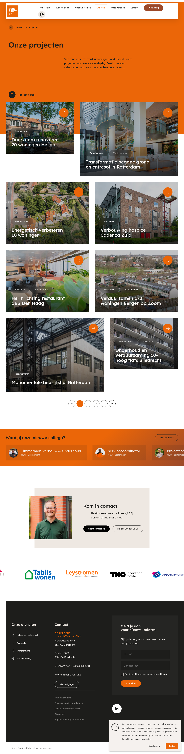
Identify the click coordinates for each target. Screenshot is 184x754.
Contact (134, 7)
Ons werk (100, 7)
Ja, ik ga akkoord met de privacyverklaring (146, 674)
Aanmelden (130, 683)
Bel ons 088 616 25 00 (127, 528)
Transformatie (23, 651)
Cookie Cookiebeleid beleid (67, 708)
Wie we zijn (45, 7)
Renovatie (21, 643)
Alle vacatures (167, 437)
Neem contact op (96, 528)
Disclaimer (60, 714)
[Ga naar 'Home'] (11, 27)
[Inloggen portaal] (41, 14)
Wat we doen (62, 7)
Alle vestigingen (66, 684)
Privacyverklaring (63, 697)
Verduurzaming (24, 658)
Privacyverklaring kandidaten (69, 703)
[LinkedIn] (117, 708)
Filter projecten (12, 94)
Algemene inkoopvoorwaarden (70, 719)
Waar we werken (83, 7)
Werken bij (153, 7)
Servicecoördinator (82, 451)
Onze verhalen (118, 7)
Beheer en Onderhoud (27, 635)
